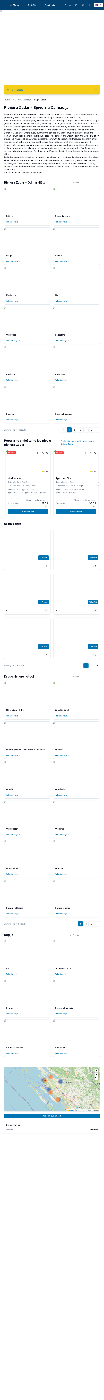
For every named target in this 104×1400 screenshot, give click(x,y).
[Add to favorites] (47, 453)
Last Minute (14, 5)
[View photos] (38, 453)
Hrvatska (7, 100)
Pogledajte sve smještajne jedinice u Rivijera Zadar (77, 442)
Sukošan (25, 482)
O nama (68, 5)
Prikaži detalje (12, 222)
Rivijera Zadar (13, 482)
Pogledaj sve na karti (52, 1062)
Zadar (72, 482)
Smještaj (32, 5)
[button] (50, 1023)
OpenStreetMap (84, 1057)
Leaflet (72, 1057)
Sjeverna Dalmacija (23, 100)
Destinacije (50, 5)
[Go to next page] (97, 429)
